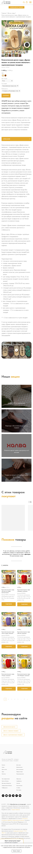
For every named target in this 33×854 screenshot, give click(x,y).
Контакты (4, 773)
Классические (19, 785)
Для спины (18, 765)
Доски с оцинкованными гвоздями (13, 734)
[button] (24, 2)
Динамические (19, 767)
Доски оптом (4, 769)
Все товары (18, 790)
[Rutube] (16, 796)
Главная (4, 13)
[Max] (10, 796)
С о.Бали (18, 787)
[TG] (13, 796)
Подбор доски (4, 787)
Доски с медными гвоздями (11, 730)
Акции (3, 767)
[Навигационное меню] (30, 2)
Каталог (3, 765)
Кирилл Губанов (16, 809)
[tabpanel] (16, 241)
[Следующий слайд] (29, 35)
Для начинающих (19, 769)
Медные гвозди (19, 771)
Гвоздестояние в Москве (7, 785)
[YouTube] (20, 796)
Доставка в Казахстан (6, 783)
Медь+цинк (18, 778)
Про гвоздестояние (6, 778)
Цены (3, 771)
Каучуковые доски (20, 773)
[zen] (6, 796)
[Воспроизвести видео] (16, 350)
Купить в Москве (5, 781)
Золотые (18, 783)
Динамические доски (9, 727)
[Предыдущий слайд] (4, 35)
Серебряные (19, 781)
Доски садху (11, 13)
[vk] (3, 796)
